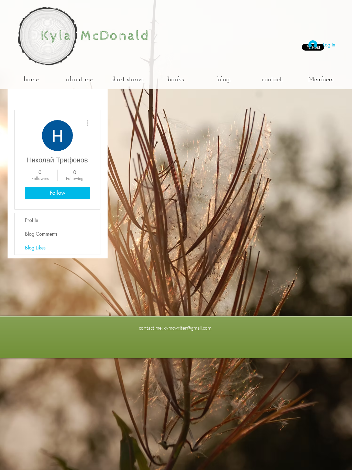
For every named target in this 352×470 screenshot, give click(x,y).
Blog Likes (35, 247)
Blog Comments (41, 234)
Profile (31, 220)
